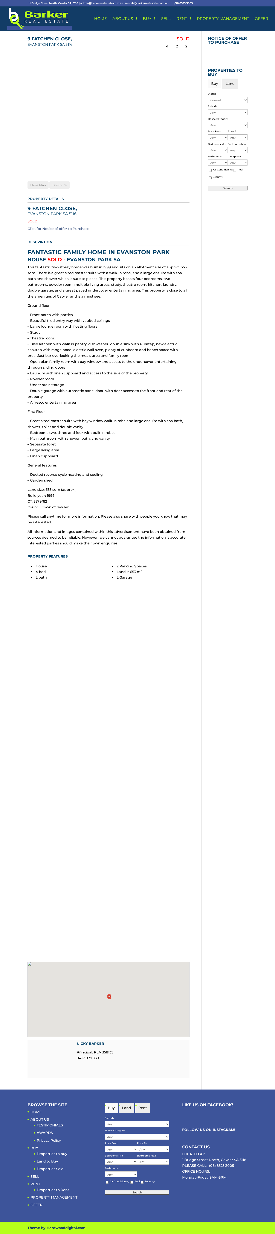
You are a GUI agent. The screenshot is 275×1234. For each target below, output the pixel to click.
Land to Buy (47, 1161)
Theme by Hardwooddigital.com (57, 1228)
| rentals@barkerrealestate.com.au (146, 3)
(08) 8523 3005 (221, 1166)
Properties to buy (52, 1154)
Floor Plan (38, 185)
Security (218, 176)
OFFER (261, 19)
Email (79, 1065)
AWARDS (45, 1133)
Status (212, 93)
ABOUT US (122, 19)
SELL (166, 19)
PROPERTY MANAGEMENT (223, 19)
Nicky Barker (90, 1044)
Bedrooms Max (237, 144)
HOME (100, 19)
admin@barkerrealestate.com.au (102, 3)
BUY (147, 19)
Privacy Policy (49, 1140)
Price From (215, 131)
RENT (181, 19)
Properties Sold (50, 1169)
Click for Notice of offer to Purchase (58, 229)
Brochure (59, 185)
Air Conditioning (223, 169)
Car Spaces (234, 156)
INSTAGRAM (223, 1130)
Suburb (212, 106)
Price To (232, 131)
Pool (240, 169)
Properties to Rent (53, 1190)
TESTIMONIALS (50, 1125)
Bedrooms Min (217, 144)
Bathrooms (215, 156)
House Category (218, 118)
